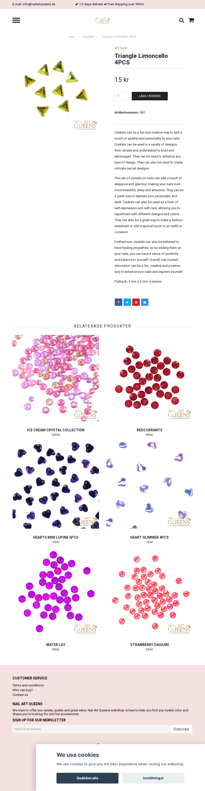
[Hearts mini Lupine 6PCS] (55, 485)
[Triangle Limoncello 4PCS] (55, 89)
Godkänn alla (87, 778)
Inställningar (153, 778)
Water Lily (55, 645)
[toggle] (18, 20)
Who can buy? (22, 690)
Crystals (90, 36)
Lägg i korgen (149, 96)
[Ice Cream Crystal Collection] (55, 378)
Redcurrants (149, 430)
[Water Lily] (55, 592)
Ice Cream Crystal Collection (55, 430)
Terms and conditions (28, 685)
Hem (73, 36)
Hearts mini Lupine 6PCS (55, 537)
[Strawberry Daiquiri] (149, 592)
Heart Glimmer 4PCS (149, 537)
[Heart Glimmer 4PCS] (149, 485)
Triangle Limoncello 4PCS (119, 36)
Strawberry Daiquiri (149, 645)
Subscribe (181, 729)
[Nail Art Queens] (102, 20)
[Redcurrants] (149, 378)
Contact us (20, 695)
